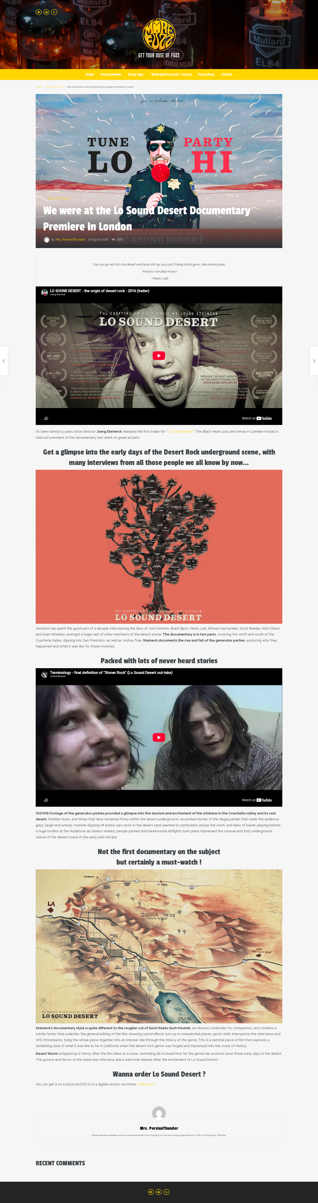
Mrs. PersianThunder (70, 239)
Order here (146, 1084)
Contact (226, 74)
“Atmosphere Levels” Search (170, 74)
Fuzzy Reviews (111, 74)
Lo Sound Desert (180, 431)
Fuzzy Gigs (135, 74)
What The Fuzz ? (54, 87)
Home (90, 74)
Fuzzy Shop (206, 74)
